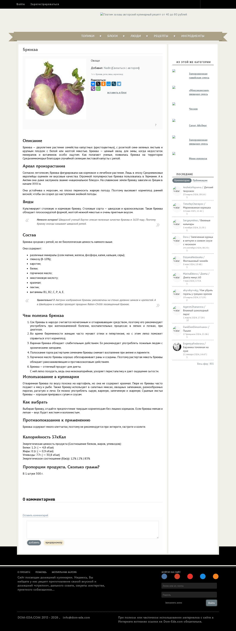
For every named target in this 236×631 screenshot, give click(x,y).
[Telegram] (119, 84)
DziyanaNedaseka (193, 257)
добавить (34, 542)
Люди (136, 36)
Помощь (41, 572)
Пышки (187, 330)
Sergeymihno (190, 220)
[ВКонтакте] (93, 84)
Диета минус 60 (192, 277)
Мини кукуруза (198, 158)
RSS (212, 363)
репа (105, 74)
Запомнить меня (173, 602)
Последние (184, 174)
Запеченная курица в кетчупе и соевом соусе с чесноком (198, 240)
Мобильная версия (64, 572)
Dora (185, 237)
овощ (110, 74)
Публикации (200, 180)
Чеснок (193, 108)
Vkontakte (219, 4)
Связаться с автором (125, 68)
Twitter (212, 4)
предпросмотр (54, 542)
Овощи (95, 60)
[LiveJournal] (114, 84)
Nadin (107, 68)
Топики (87, 36)
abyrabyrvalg (190, 290)
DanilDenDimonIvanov (195, 327)
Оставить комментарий (35, 515)
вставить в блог (117, 92)
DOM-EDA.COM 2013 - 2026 (38, 618)
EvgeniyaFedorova (193, 343)
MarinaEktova (190, 273)
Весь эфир (202, 363)
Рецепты (161, 36)
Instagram (205, 4)
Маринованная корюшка (197, 207)
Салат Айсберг (198, 125)
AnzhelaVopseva (192, 187)
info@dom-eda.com (76, 618)
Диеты (204, 273)
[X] (98, 84)
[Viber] (93, 88)
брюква (99, 74)
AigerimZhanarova (193, 306)
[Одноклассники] (103, 84)
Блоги (112, 36)
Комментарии (182, 180)
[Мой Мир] (108, 84)
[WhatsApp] (98, 88)
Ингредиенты (192, 36)
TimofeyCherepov (193, 203)
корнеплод (118, 74)
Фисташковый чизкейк (195, 260)
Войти (21, 4)
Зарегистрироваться (44, 4)
